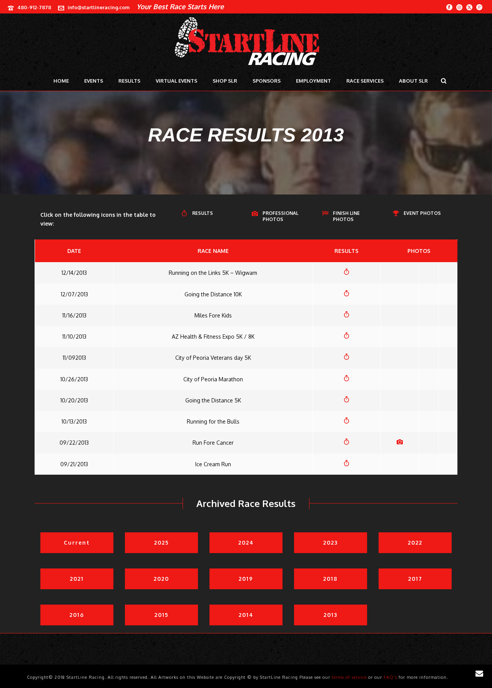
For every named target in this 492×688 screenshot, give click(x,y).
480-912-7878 (34, 7)
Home (61, 81)
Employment (313, 81)
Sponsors (267, 81)
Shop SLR (225, 81)
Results (129, 81)
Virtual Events (176, 81)
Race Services (365, 81)
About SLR (413, 81)
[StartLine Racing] (246, 42)
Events (93, 81)
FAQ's (390, 677)
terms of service (349, 677)
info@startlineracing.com (99, 7)
